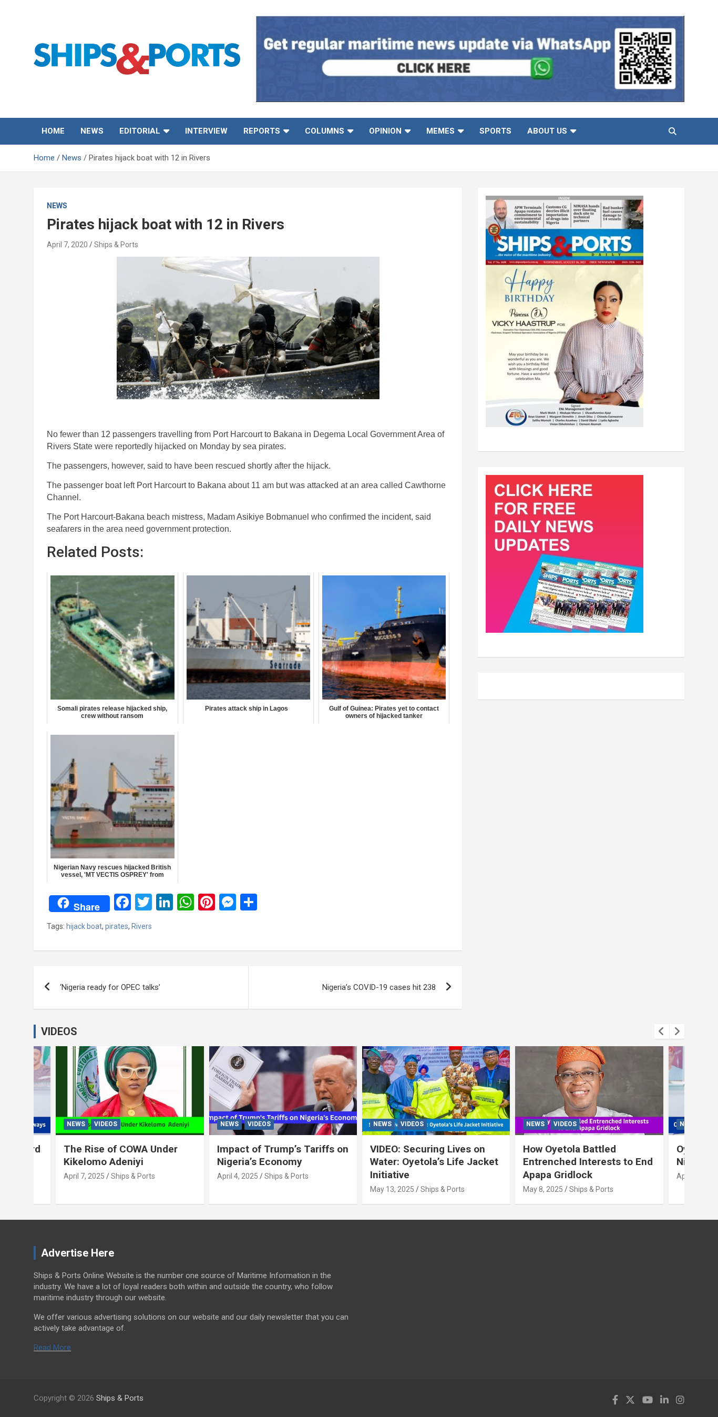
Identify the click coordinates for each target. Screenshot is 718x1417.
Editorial (139, 131)
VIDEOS (59, 1031)
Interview (206, 131)
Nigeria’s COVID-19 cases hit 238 (379, 987)
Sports (495, 131)
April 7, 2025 (84, 1176)
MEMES (440, 131)
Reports (261, 131)
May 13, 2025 (392, 1189)
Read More (52, 1347)
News (92, 131)
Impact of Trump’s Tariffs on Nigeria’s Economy (282, 1155)
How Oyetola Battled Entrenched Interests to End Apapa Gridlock (588, 1162)
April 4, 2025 (237, 1176)
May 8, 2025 (543, 1189)
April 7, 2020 (67, 244)
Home (53, 131)
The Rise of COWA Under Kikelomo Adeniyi (121, 1155)
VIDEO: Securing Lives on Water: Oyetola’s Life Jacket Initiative (434, 1162)
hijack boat (84, 926)
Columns (324, 131)
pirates (116, 926)
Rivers (141, 926)
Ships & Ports (116, 244)
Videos (105, 1124)
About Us (547, 131)
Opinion (385, 131)
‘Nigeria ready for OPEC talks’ (110, 987)
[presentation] (661, 1031)
